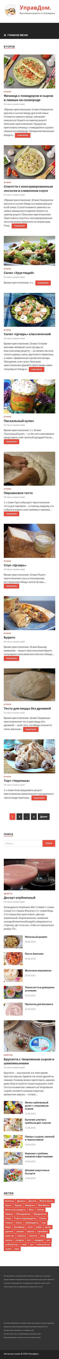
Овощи (40, 1209)
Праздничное (40, 1214)
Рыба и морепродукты (25, 1218)
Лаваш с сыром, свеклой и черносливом (39, 1138)
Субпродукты (31, 1222)
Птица (8, 1218)
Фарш (8, 1227)
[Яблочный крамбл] (13, 947)
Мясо (31, 1209)
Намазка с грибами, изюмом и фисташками (39, 1155)
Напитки (8, 1055)
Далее (43, 816)
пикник (8, 1240)
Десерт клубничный (19, 897)
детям (48, 1227)
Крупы (8, 1205)
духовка (9, 1231)
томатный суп (43, 1244)
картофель (42, 1231)
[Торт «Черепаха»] (29, 757)
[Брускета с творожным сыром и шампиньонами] (29, 1052)
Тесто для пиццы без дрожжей (27, 708)
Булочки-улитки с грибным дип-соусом (38, 1121)
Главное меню (18, 35)
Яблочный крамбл (36, 936)
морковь (21, 1236)
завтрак (20, 1231)
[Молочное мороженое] (13, 981)
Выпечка (9, 1201)
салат (24, 1244)
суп (31, 1244)
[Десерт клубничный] (29, 890)
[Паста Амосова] (13, 964)
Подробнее (22, 135)
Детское (32, 1201)
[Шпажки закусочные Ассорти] (13, 1180)
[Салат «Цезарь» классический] (29, 311)
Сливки (9, 1222)
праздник (39, 1240)
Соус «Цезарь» (15, 565)
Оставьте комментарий (14, 104)
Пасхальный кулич (19, 421)
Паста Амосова (34, 953)
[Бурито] (29, 614)
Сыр (44, 1222)
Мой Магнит (44, 1205)
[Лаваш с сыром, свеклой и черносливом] (13, 1147)
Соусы (19, 1222)
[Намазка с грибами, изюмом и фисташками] (13, 1163)
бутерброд (19, 1227)
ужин (16, 1249)
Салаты (43, 1218)
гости (30, 1227)
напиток (33, 1236)
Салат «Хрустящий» (19, 273)
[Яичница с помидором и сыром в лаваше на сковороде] (29, 73)
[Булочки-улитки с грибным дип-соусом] (13, 1130)
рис (48, 1240)
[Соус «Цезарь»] (29, 542)
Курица (18, 1205)
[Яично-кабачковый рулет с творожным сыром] (13, 1113)
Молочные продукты (15, 1209)
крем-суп (9, 1236)
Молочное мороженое (38, 970)
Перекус (9, 1214)
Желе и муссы (46, 1201)
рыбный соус (11, 1244)
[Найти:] (29, 843)
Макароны (30, 1205)
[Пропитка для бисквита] (13, 1014)
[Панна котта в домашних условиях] (13, 997)
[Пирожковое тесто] (29, 470)
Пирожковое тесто (18, 493)
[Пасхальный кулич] (29, 397)
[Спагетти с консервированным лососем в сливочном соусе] (29, 163)
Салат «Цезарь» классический (27, 334)
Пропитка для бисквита (39, 1004)
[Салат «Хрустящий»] (29, 252)
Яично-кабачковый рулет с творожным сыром (37, 1105)
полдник (19, 1240)
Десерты (8, 894)
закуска (30, 1231)
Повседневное (23, 1214)
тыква (8, 1249)
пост (29, 1240)
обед (42, 1236)
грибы (39, 1227)
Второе (7, 92)
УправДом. (35, 7)
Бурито (9, 637)
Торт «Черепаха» (17, 780)
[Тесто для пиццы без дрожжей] (29, 686)
